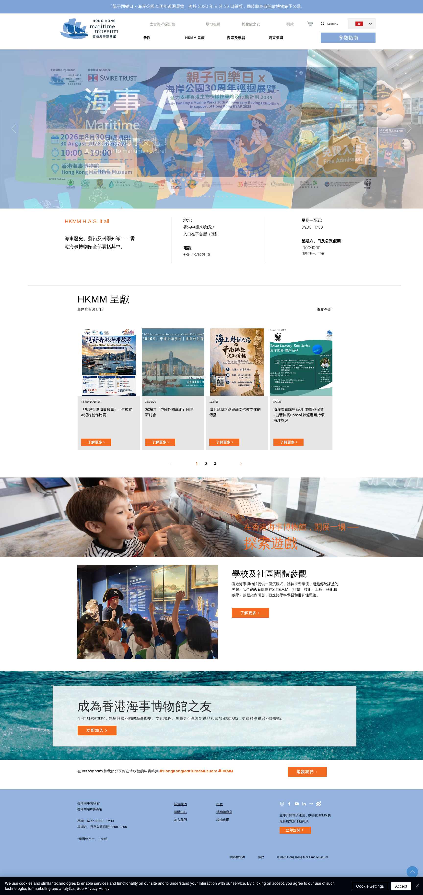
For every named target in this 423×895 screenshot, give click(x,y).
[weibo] (318, 803)
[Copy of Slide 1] (235, 196)
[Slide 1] (231, 196)
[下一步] (409, 129)
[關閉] (417, 886)
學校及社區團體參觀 (269, 574)
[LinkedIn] (304, 803)
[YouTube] (296, 803)
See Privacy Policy (93, 888)
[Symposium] (200, 196)
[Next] (241, 464)
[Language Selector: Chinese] (362, 23)
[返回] (14, 129)
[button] (160, 35)
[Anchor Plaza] (205, 196)
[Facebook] (289, 803)
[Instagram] (282, 803)
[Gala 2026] (213, 196)
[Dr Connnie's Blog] (218, 196)
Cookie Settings (370, 886)
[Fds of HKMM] (227, 196)
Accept (401, 886)
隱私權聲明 (237, 857)
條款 (261, 857)
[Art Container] (209, 196)
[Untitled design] (311, 803)
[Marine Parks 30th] (196, 196)
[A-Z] (191, 196)
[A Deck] (222, 196)
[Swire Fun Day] (187, 196)
